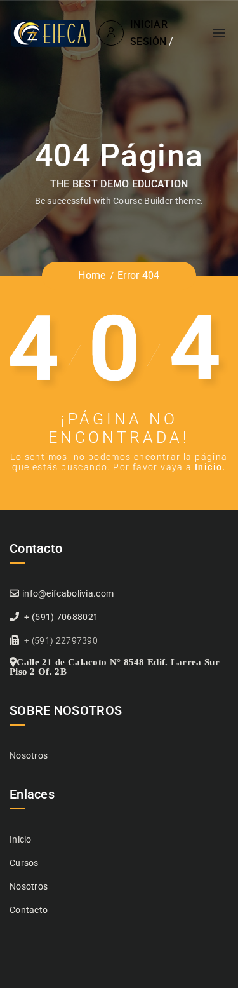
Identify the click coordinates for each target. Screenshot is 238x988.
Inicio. (210, 467)
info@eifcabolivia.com (68, 593)
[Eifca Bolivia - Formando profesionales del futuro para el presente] (51, 33)
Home (91, 275)
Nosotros (29, 755)
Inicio (21, 839)
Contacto (29, 910)
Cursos (24, 863)
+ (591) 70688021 (61, 617)
